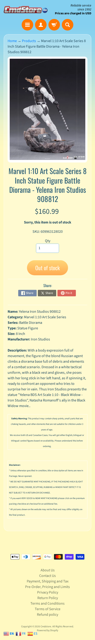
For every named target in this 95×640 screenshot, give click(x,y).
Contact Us (47, 575)
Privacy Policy (47, 592)
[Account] (41, 25)
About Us (48, 570)
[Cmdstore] (26, 9)
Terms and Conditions (47, 603)
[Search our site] (67, 25)
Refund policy (47, 614)
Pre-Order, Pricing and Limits (47, 586)
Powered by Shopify (47, 630)
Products (29, 40)
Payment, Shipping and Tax (47, 581)
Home (12, 40)
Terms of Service (47, 609)
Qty (47, 240)
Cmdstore (46, 626)
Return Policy (47, 597)
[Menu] (27, 25)
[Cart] (54, 25)
